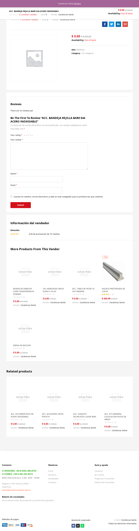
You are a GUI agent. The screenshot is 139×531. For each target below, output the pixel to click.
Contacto (52, 482)
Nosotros (52, 475)
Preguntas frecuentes (104, 478)
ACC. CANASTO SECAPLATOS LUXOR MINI (84, 415)
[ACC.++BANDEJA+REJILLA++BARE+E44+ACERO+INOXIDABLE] (111, 24)
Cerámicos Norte (66, 14)
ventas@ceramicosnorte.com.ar (16, 490)
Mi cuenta (99, 475)
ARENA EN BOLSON (22, 345)
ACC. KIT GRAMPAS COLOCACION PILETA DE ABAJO (115, 417)
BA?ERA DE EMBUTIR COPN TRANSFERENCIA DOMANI (23, 291)
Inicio (50, 471)
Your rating (16, 135)
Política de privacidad (104, 482)
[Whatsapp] (82, 526)
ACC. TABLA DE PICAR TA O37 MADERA (83, 290)
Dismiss (77, 3)
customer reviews (28, 14)
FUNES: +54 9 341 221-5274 (18, 474)
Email (13, 185)
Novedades (53, 478)
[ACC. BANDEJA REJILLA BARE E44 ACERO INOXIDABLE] (105, 24)
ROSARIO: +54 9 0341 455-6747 (20, 471)
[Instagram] (78, 526)
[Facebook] (73, 526)
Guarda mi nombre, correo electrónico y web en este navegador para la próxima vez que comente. (58, 196)
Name (14, 173)
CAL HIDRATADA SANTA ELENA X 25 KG (53, 290)
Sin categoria (88, 53)
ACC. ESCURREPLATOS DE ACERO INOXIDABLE (22, 415)
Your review (16, 139)
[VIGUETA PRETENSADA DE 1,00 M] (114, 271)
